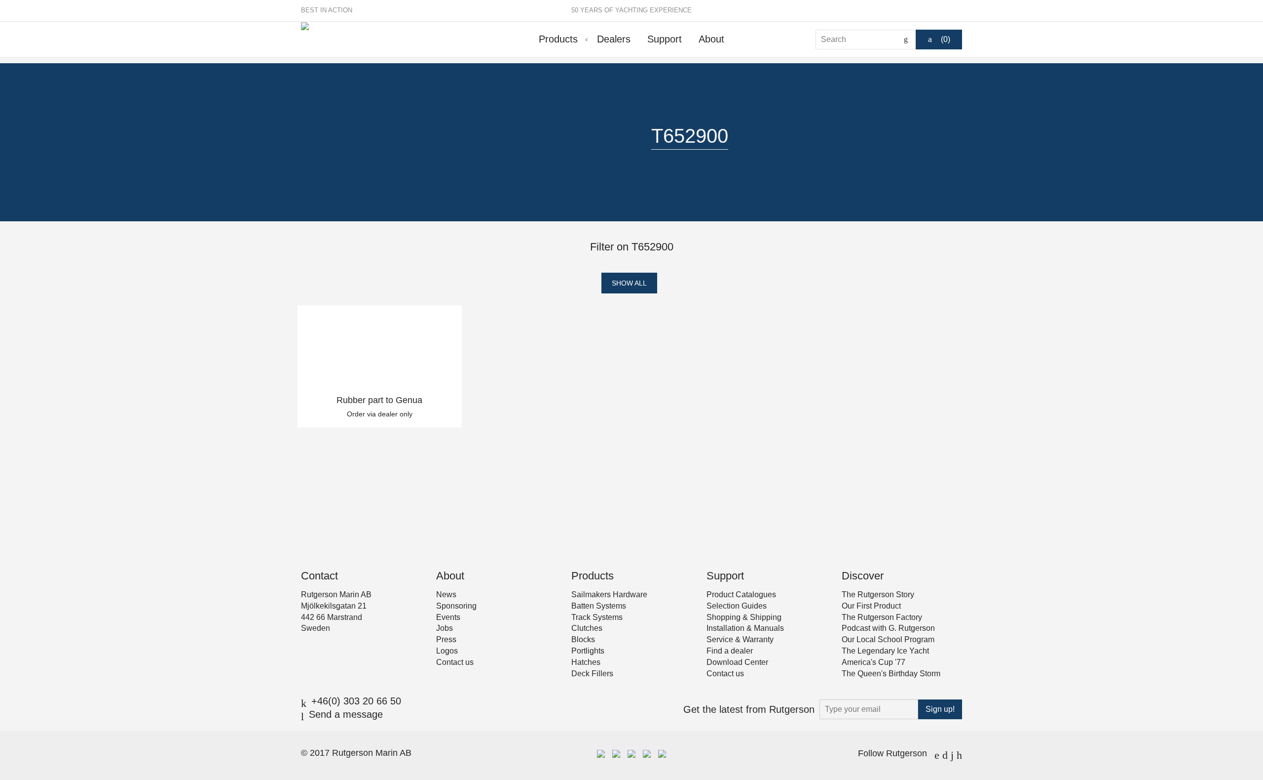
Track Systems (597, 617)
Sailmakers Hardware (609, 594)
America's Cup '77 (873, 662)
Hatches (585, 662)
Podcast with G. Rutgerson (888, 628)
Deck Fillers (592, 673)
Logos (447, 651)
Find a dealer (729, 651)
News (446, 594)
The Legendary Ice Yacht (885, 651)
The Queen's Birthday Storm (891, 673)
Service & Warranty (740, 639)
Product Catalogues (741, 594)
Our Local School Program (888, 639)
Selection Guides (736, 606)
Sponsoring (456, 606)
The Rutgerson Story (878, 594)
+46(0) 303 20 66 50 (356, 701)
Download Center (737, 662)
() (945, 39)
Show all (629, 283)
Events (448, 617)
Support (664, 39)
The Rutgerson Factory (882, 617)
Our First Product (871, 606)
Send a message (346, 714)
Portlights (587, 651)
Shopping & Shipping (743, 617)
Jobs (444, 628)
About (711, 39)
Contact (319, 576)
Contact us (455, 662)
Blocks (583, 639)
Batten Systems (598, 606)
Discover (863, 576)
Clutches (586, 628)
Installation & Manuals (745, 628)
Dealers (614, 39)
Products (558, 39)
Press (446, 639)
